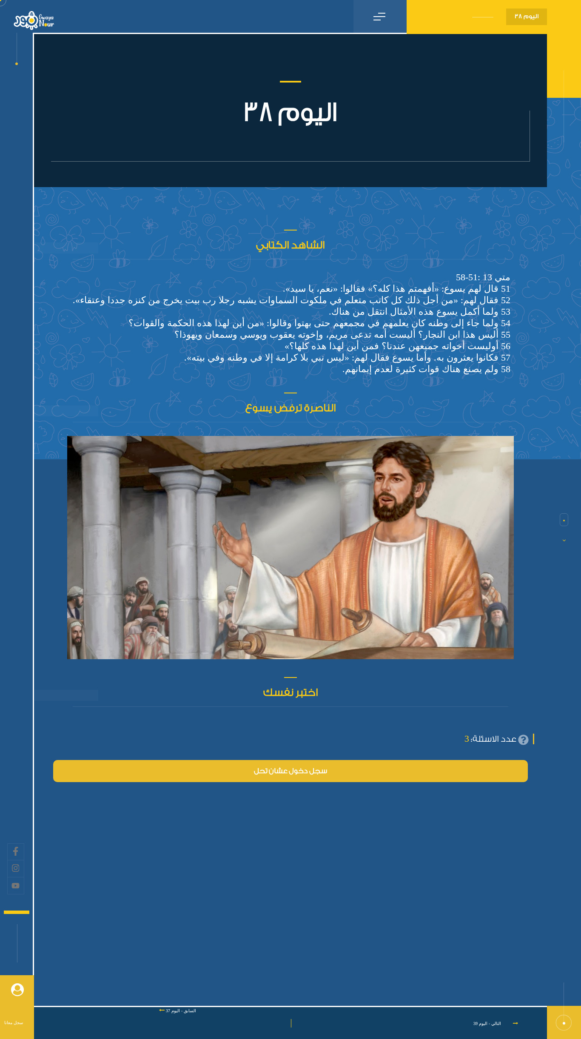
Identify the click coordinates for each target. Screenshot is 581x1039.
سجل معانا (13, 1022)
